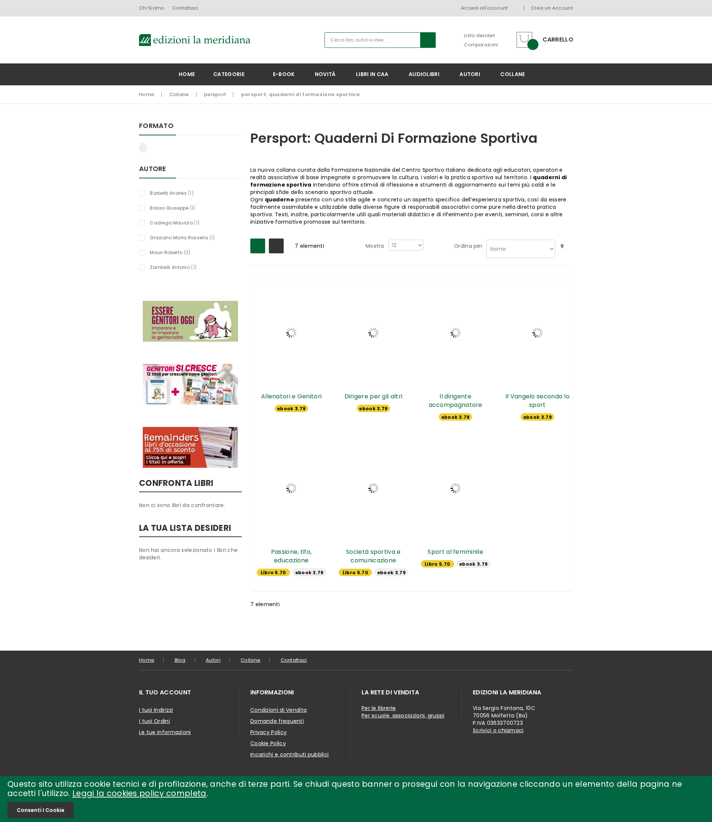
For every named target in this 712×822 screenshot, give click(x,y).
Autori (213, 660)
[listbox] (291, 409)
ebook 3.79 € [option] (291, 408)
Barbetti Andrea (176, 193)
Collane (179, 94)
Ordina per (468, 246)
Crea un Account (552, 7)
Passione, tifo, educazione (291, 556)
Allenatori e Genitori (291, 396)
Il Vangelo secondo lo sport (537, 400)
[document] (356, 799)
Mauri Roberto (177, 252)
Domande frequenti (277, 721)
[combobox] (380, 40)
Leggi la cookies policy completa (139, 793)
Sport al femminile (455, 552)
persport (215, 94)
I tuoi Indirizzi (156, 710)
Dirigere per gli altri (374, 396)
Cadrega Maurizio (179, 222)
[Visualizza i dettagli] (291, 332)
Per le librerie (379, 708)
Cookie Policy (268, 743)
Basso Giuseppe (177, 207)
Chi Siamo (152, 7)
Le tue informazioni (165, 732)
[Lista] (276, 246)
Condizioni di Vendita (278, 710)
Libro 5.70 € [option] (273, 572)
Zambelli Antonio (177, 267)
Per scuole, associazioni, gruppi (403, 715)
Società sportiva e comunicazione (373, 556)
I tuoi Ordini (154, 721)
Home (146, 94)
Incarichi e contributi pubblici (289, 754)
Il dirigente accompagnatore (455, 400)
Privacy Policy (268, 732)
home (146, 660)
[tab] (189, 692)
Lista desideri (479, 35)
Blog (180, 660)
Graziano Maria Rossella (186, 237)
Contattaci (185, 7)
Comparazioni (481, 45)
